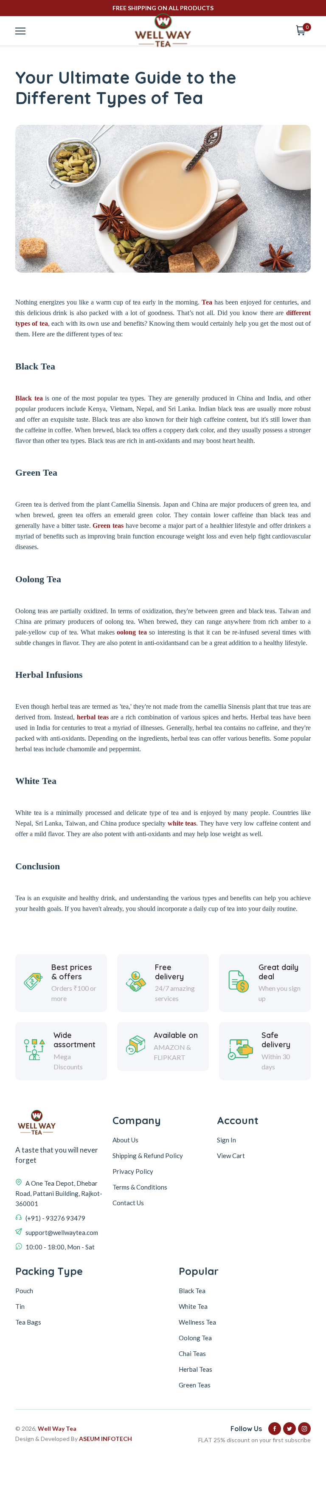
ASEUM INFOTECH (105, 1438)
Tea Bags (28, 1322)
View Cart (231, 1155)
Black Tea (192, 1290)
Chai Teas (192, 1353)
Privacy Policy (132, 1171)
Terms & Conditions (139, 1187)
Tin (20, 1306)
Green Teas (195, 1385)
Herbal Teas (195, 1369)
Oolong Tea (195, 1338)
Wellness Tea (197, 1322)
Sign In (226, 1140)
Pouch (24, 1290)
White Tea (193, 1306)
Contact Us (128, 1203)
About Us (125, 1140)
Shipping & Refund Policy (147, 1155)
